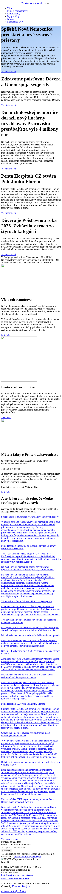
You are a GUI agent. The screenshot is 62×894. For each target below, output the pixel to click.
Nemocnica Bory (15, 21)
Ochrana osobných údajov (13, 891)
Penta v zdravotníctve (17, 11)
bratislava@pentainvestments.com (17, 875)
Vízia (9, 8)
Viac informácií (8, 71)
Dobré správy (13, 13)
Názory (10, 19)
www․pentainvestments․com (15, 878)
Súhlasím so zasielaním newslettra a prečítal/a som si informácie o (27, 855)
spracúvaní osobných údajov (27, 856)
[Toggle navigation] (47, 3)
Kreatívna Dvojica (21, 886)
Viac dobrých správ (10, 839)
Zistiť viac (6, 335)
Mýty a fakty (13, 16)
